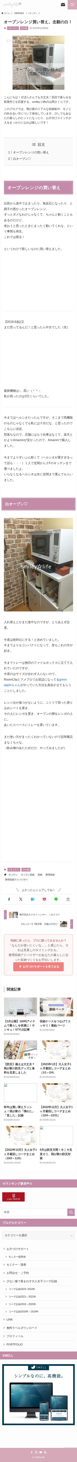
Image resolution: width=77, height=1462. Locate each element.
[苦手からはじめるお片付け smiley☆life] (11, 4)
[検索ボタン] (63, 4)
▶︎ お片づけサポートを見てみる (38, 966)
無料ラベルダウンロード (22, 1327)
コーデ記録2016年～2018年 (23, 1311)
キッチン (13, 874)
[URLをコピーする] (68, 899)
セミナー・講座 (16, 1264)
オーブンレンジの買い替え (31, 152)
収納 (40, 874)
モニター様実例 (17, 1256)
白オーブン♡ (22, 158)
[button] (9, 899)
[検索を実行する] (71, 1212)
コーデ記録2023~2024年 (22, 1289)
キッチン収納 (27, 874)
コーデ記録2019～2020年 (22, 1304)
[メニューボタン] (72, 4)
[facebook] (31, 1452)
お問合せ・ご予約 (18, 1272)
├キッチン (13, 28)
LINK (10, 1319)
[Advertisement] (38, 815)
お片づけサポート (18, 1248)
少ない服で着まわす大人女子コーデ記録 (32, 1281)
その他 (24, 28)
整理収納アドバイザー (16, 879)
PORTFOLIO (15, 1344)
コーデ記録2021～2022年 (22, 1296)
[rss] (45, 1452)
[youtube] (40, 1452)
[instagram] (36, 1452)
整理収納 (50, 874)
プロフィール (15, 1336)
